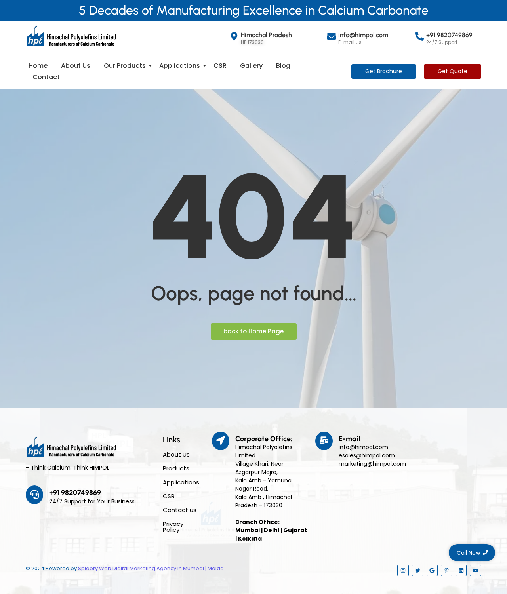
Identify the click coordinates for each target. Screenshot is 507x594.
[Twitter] (417, 570)
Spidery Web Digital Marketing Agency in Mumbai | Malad (151, 568)
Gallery (251, 65)
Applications (179, 65)
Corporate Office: (263, 438)
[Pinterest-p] (446, 570)
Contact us (179, 510)
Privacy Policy (173, 527)
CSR (220, 65)
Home (38, 65)
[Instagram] (403, 570)
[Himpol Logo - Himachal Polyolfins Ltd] (71, 36)
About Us (75, 65)
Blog (283, 65)
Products (176, 468)
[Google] (432, 570)
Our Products (125, 65)
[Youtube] (475, 570)
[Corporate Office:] (220, 441)
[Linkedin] (461, 570)
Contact (46, 77)
